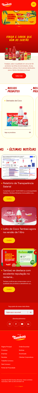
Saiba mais (19, 76)
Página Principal (6, 347)
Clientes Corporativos (26, 357)
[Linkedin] (28, 324)
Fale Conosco (5, 364)
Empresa (4, 354)
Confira (9, 199)
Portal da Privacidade (8, 368)
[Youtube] (22, 324)
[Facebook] (16, 324)
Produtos (4, 350)
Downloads (22, 354)
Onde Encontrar (24, 347)
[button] (17, 26)
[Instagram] (9, 324)
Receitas (4, 357)
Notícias (21, 350)
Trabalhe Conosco (7, 361)
